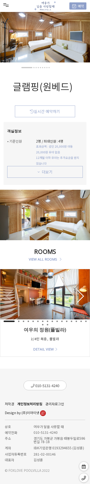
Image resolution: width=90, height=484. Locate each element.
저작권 (9, 403)
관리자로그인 (54, 403)
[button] (26, 67)
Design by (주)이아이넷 (22, 412)
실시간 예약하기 (47, 111)
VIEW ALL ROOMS (43, 259)
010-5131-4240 (47, 385)
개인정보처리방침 (29, 403)
